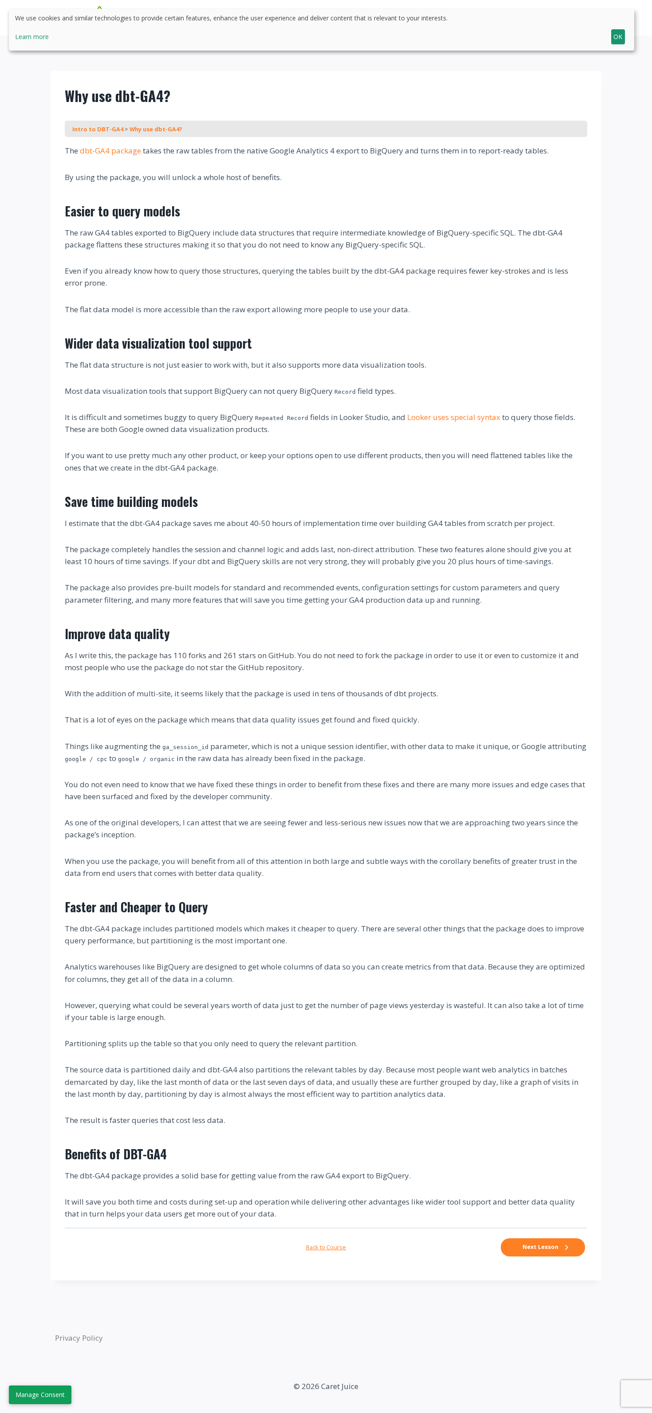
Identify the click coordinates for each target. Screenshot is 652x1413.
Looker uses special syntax (453, 417)
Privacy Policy (79, 1338)
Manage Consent (40, 1394)
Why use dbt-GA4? (156, 129)
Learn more (32, 36)
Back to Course (326, 1247)
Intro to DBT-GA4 (98, 129)
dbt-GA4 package (110, 150)
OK (617, 36)
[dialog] (321, 30)
